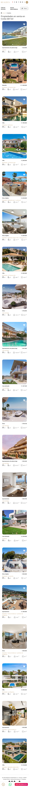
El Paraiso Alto (11, 87)
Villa (3, 123)
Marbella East (11, 200)
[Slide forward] (23, 33)
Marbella (4, 200)
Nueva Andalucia (12, 613)
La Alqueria (11, 692)
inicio (3, 13)
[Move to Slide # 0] (12, 44)
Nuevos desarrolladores (14, 8)
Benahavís (4, 87)
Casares (4, 50)
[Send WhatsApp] (10, 784)
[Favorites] (12, 2)
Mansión (4, 85)
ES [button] (27, 2)
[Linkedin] (14, 781)
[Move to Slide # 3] (15, 44)
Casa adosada (5, 386)
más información (21, 784)
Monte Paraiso (23, 237)
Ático (3, 310)
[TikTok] (19, 781)
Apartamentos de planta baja (9, 47)
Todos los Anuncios (3, 8)
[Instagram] (14, 2)
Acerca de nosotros (16, 779)
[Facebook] (18, 2)
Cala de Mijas (5, 313)
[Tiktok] (16, 2)
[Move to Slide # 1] (13, 44)
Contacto (23, 779)
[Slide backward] (5, 33)
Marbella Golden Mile (13, 237)
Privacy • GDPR (22, 777)
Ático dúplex (5, 198)
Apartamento (5, 498)
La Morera (18, 200)
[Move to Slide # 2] (14, 44)
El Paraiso (10, 125)
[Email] (22, 2)
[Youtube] (20, 2)
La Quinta (10, 576)
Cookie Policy (6, 779)
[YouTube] (17, 781)
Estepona (4, 125)
